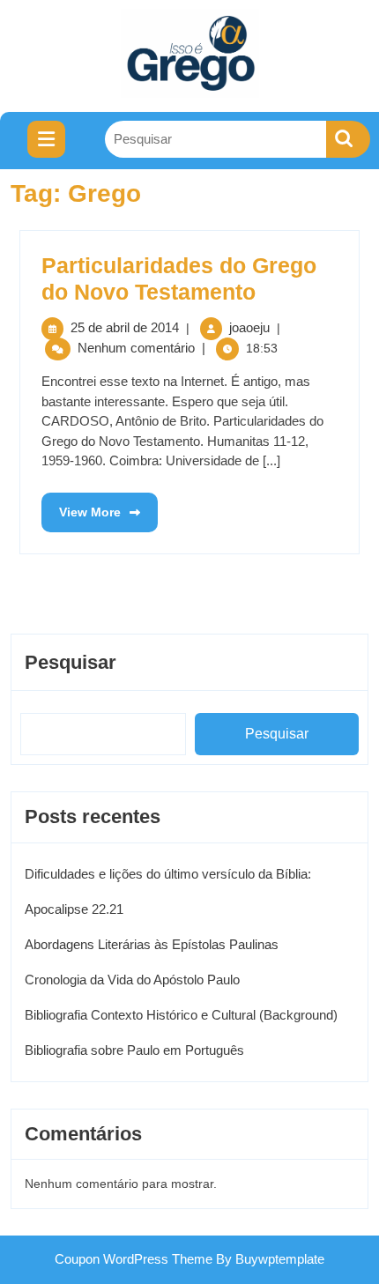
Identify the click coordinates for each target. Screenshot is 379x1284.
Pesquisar (70, 662)
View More (81, 506)
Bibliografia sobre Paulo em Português (134, 1050)
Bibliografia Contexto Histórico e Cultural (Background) (181, 1014)
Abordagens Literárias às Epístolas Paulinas (152, 944)
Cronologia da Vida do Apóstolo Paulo (132, 979)
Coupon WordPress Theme (133, 1258)
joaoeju (249, 327)
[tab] (46, 139)
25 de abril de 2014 (125, 327)
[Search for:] (216, 140)
